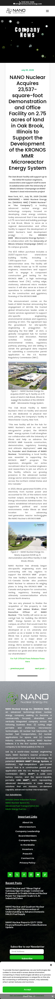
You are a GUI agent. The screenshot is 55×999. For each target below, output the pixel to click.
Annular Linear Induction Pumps (20, 799)
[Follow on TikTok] (44, 874)
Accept (27, 989)
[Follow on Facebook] (24, 874)
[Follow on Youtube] (37, 874)
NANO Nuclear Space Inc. (17, 802)
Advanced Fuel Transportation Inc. (22, 806)
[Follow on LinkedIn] (10, 874)
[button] (51, 965)
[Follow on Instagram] (31, 874)
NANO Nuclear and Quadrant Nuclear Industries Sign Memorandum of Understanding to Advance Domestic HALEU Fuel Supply (24, 910)
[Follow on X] (17, 874)
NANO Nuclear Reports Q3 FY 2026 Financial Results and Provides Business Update (26, 925)
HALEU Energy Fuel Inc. (16, 809)
